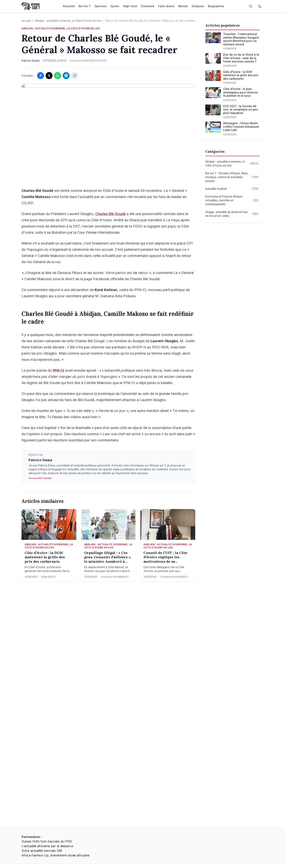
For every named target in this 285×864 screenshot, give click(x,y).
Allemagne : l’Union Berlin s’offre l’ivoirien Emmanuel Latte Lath (241, 126)
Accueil (26, 20)
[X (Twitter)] (49, 75)
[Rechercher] (250, 6)
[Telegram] (66, 75)
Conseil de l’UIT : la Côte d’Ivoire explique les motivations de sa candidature (165, 557)
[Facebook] (40, 75)
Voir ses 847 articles (40, 478)
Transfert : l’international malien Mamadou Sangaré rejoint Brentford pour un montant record (241, 39)
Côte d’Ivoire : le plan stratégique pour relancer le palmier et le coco (240, 92)
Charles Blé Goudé (110, 214)
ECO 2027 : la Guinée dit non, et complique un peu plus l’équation (240, 109)
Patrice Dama (40, 460)
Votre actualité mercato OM (42, 851)
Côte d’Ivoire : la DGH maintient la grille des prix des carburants (45, 557)
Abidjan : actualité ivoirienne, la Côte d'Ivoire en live (68, 20)
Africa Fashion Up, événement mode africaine (55, 855)
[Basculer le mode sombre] (259, 6)
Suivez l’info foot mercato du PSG (47, 841)
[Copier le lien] (74, 75)
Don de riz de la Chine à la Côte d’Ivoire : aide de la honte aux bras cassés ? (241, 58)
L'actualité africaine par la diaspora (47, 846)
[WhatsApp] (57, 75)
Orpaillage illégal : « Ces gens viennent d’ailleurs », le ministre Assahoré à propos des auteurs (107, 557)
